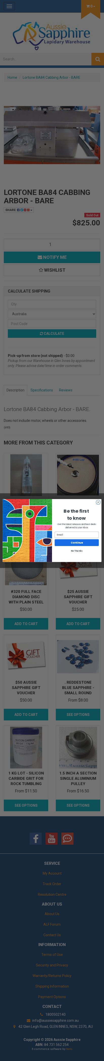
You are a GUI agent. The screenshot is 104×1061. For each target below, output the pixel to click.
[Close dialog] (98, 502)
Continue (77, 542)
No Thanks (76, 550)
